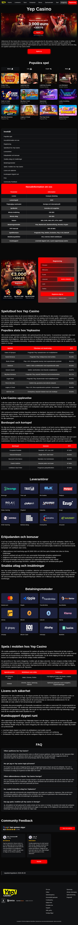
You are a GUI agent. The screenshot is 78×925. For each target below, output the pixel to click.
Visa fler (39, 861)
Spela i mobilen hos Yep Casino (13, 166)
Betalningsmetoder (9, 163)
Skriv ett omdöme (67, 828)
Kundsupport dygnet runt (11, 174)
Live (28, 68)
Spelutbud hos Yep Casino (12, 148)
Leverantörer (8, 151)
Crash (47, 68)
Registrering (7, 144)
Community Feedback (10, 182)
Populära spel (8, 136)
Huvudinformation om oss (11, 140)
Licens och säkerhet (10, 170)
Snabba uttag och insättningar (13, 159)
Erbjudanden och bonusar (11, 155)
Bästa (9, 68)
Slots (66, 68)
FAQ (5, 178)
